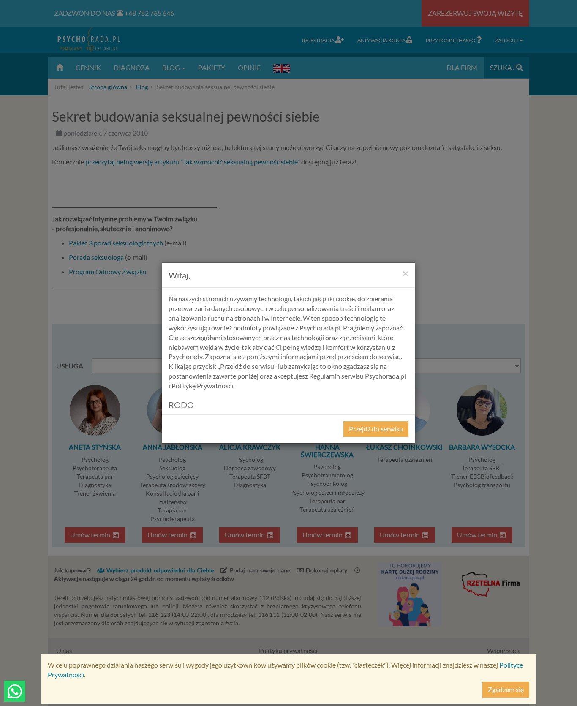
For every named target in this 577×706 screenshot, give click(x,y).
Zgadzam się (506, 689)
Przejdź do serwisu (376, 429)
